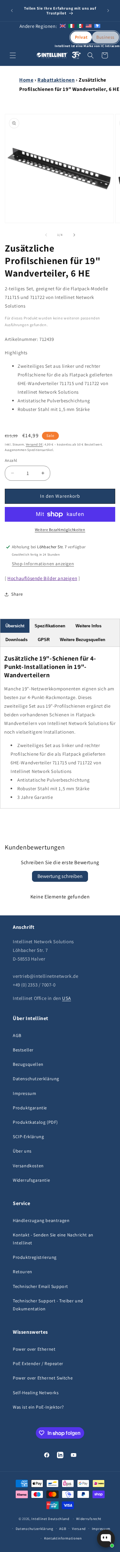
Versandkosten (28, 1166)
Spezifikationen (50, 625)
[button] (13, 55)
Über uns (22, 1151)
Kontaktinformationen (63, 1538)
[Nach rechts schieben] (74, 235)
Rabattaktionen (56, 79)
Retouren (22, 1272)
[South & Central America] (97, 26)
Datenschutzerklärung (36, 1079)
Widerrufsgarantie (31, 1180)
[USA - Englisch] (88, 26)
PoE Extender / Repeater (38, 1363)
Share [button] (17, 594)
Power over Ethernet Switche (43, 1378)
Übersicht (14, 625)
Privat (81, 37)
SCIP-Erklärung (28, 1136)
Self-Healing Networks (36, 1392)
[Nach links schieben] (46, 235)
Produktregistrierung (35, 1257)
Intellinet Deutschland (50, 1518)
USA (66, 998)
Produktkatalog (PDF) (35, 1122)
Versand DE (34, 444)
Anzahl (11, 460)
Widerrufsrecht (88, 1518)
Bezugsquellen (28, 1064)
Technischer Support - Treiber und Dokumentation (48, 1305)
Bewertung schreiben (60, 876)
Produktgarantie (30, 1108)
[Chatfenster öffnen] (106, 1539)
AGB (17, 1035)
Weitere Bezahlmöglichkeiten (60, 529)
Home (26, 79)
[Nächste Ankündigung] (108, 11)
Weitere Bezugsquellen (82, 639)
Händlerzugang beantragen (41, 1220)
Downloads (16, 639)
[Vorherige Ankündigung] (12, 11)
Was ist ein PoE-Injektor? (38, 1407)
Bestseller (23, 1050)
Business (105, 37)
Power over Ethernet (34, 1349)
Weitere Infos (88, 625)
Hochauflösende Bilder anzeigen (42, 578)
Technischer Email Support (40, 1286)
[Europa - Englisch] (63, 26)
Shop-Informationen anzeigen (43, 564)
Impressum (24, 1093)
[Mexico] (80, 26)
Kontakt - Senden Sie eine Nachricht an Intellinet (53, 1239)
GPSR (44, 639)
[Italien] (71, 26)
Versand (79, 1528)
